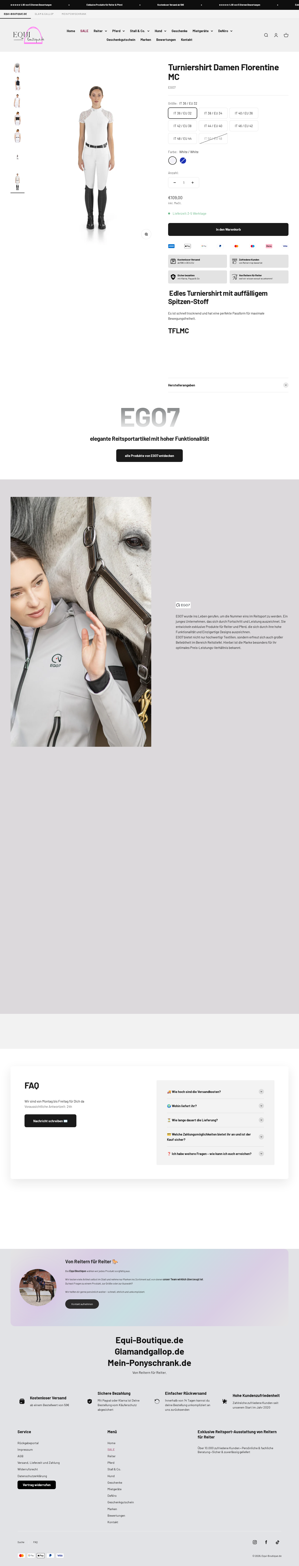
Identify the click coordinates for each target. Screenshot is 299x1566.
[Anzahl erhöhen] (192, 182)
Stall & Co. (137, 31)
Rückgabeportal (28, 1443)
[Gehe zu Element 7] (18, 157)
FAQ (35, 1542)
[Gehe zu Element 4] (18, 101)
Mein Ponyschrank (74, 13)
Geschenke (179, 31)
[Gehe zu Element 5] (18, 119)
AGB (20, 1456)
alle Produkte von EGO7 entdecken (149, 456)
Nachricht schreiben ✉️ (50, 1121)
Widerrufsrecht (28, 1469)
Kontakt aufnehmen (82, 1303)
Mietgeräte (201, 31)
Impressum (25, 1449)
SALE (84, 31)
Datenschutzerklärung (32, 1476)
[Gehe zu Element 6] (18, 136)
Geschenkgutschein (121, 39)
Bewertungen (166, 39)
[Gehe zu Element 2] (18, 66)
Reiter (98, 31)
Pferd (116, 31)
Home (71, 31)
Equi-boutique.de (15, 13)
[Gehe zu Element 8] (18, 182)
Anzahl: (173, 173)
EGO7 (172, 87)
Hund (158, 31)
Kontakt (186, 39)
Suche (21, 1542)
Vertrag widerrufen (37, 1485)
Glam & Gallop (44, 13)
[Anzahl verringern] (174, 182)
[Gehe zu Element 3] (18, 84)
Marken (146, 39)
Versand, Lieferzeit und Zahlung (39, 1462)
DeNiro (223, 31)
